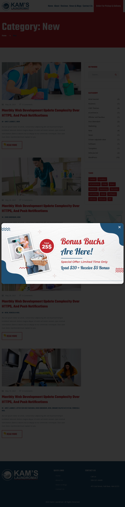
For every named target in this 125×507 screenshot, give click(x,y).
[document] (62, 253)
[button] (119, 227)
